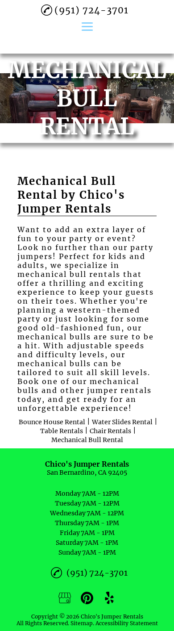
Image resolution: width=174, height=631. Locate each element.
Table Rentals (61, 431)
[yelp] (109, 598)
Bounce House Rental (52, 422)
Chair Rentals (110, 431)
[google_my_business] (64, 598)
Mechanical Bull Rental (87, 440)
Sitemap (81, 623)
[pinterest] (87, 598)
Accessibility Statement (126, 623)
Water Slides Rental (122, 422)
